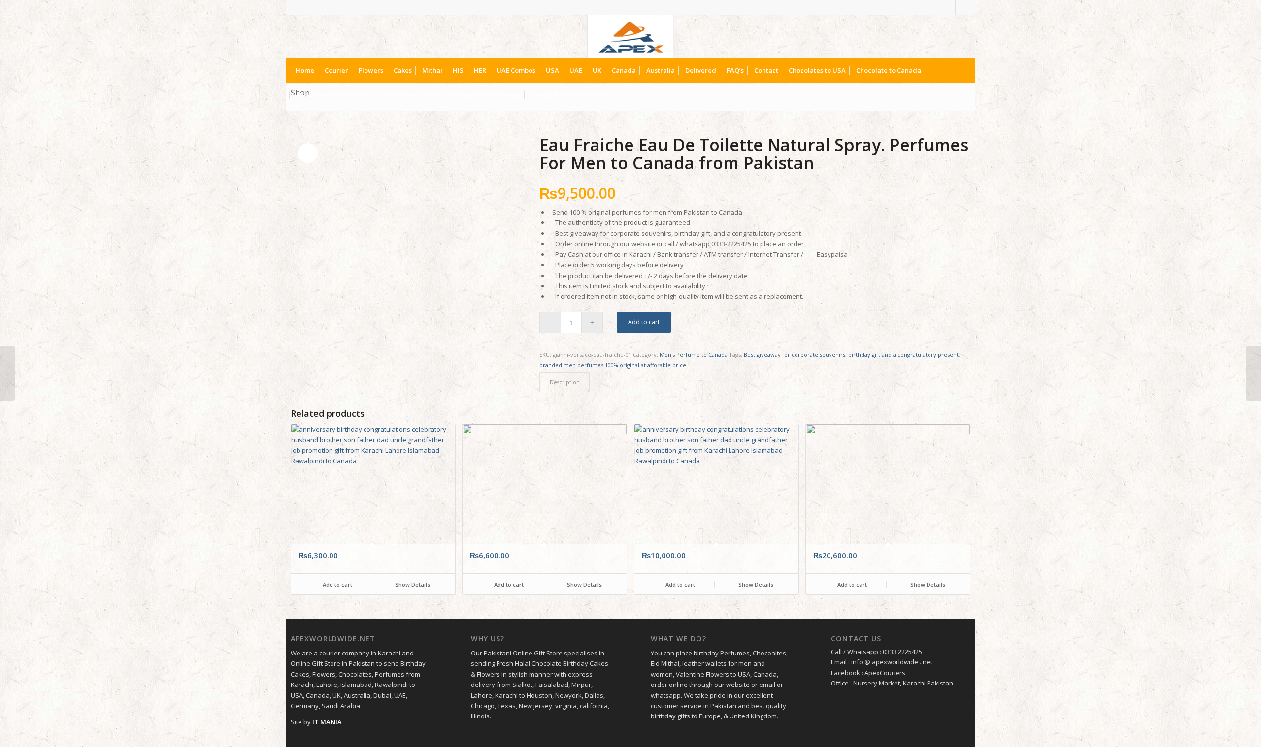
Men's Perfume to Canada (694, 354)
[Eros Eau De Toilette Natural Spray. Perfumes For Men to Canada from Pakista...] (7, 373)
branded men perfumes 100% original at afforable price (612, 365)
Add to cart (644, 322)
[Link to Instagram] (963, 7)
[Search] (962, 95)
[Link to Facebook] (948, 7)
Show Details (412, 584)
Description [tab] (565, 382)
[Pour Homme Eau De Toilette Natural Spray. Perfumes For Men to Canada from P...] (1253, 373)
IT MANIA (327, 721)
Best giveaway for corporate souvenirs (794, 354)
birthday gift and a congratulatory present (903, 354)
